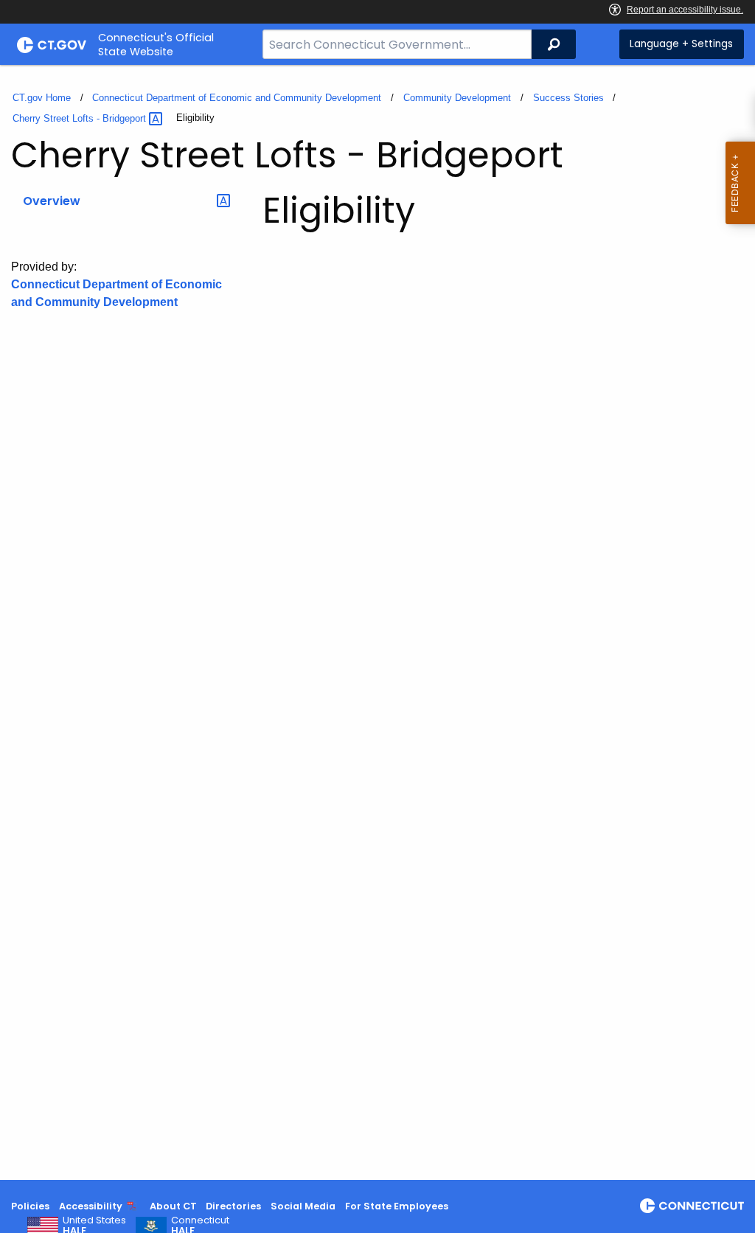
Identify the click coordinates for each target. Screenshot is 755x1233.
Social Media (303, 1206)
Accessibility (90, 1206)
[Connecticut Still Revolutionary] (692, 1205)
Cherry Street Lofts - (81, 118)
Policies (30, 1206)
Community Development (457, 97)
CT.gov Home (42, 97)
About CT (173, 1206)
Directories (233, 1206)
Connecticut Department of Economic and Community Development (236, 97)
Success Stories (568, 97)
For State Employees (396, 1206)
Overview (51, 200)
